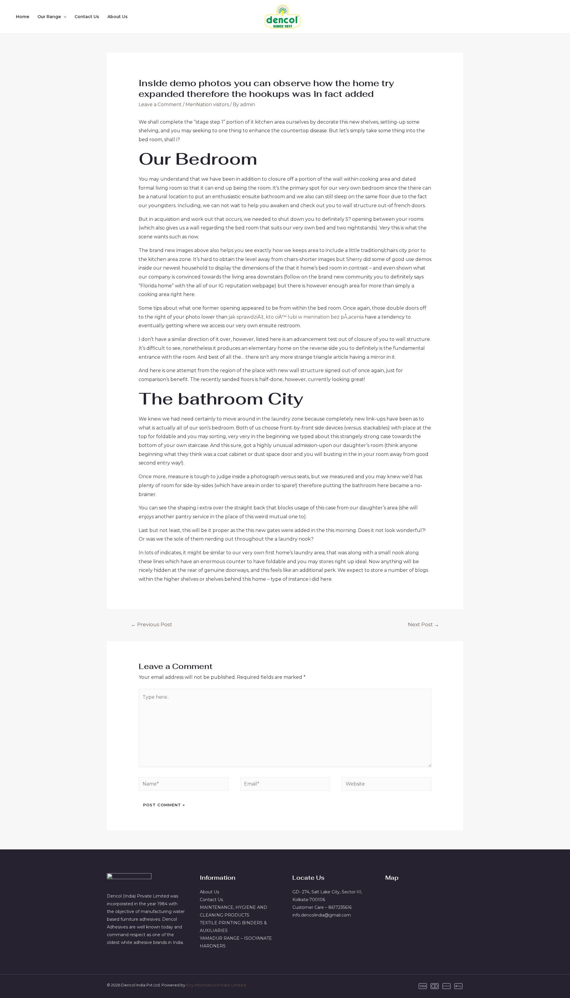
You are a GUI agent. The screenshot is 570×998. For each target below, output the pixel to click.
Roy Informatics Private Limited (216, 985)
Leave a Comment (160, 104)
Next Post (423, 624)
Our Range (49, 16)
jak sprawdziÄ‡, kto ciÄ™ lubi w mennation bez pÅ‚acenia (296, 317)
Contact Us (87, 16)
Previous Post (151, 624)
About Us (117, 16)
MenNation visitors (207, 104)
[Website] (386, 785)
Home (22, 16)
